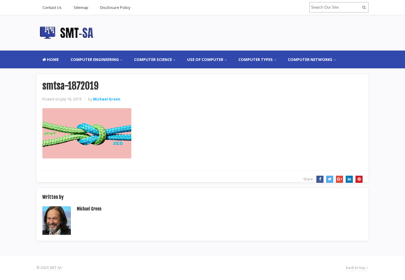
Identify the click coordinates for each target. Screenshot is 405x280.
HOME (52, 59)
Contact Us (52, 7)
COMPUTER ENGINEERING (95, 59)
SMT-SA (56, 267)
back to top (356, 267)
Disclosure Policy (115, 7)
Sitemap (81, 7)
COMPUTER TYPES (255, 59)
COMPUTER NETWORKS (310, 59)
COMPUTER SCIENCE (153, 59)
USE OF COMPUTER (205, 59)
